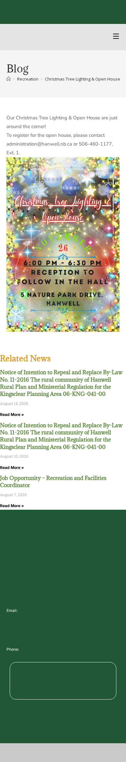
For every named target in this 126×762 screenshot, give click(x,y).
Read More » (12, 414)
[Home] (8, 79)
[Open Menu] (116, 37)
